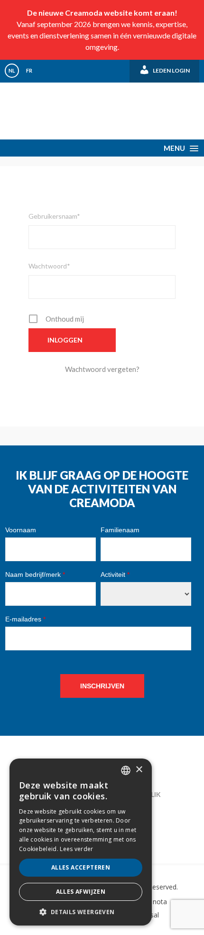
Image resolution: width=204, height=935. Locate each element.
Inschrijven (102, 686)
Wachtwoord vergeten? (102, 369)
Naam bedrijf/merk (35, 574)
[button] (80, 911)
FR (29, 70)
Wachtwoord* (49, 266)
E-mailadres (25, 619)
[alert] (80, 842)
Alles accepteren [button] (80, 867)
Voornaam (20, 530)
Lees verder (76, 849)
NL (12, 70)
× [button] (138, 769)
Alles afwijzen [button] (81, 892)
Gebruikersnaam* (54, 216)
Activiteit (115, 574)
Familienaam (120, 530)
